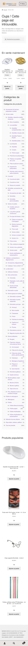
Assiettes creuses (17, 133)
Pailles (10, 402)
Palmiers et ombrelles (18, 319)
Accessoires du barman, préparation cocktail (12, 110)
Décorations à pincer (15, 330)
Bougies (12, 339)
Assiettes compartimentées (16, 129)
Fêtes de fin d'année (17, 350)
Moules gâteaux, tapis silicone (14, 378)
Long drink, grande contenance (15, 212)
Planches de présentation (17, 156)
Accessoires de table (15, 193)
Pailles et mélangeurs (12, 396)
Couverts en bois (14, 182)
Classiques (15, 313)
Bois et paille (15, 310)
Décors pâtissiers (12, 336)
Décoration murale (13, 290)
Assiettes (14, 147)
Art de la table (9, 114)
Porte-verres (13, 241)
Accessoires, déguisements (15, 263)
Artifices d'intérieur (13, 272)
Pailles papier (13, 408)
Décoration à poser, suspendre (15, 300)
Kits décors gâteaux (15, 372)
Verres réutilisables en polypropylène (16, 254)
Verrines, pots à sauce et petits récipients (16, 172)
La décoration (9, 269)
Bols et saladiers (14, 122)
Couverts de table (15, 179)
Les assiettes (13, 125)
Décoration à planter (15, 296)
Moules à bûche (14, 382)
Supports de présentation (13, 167)
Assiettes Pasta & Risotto (17, 137)
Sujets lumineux (14, 375)
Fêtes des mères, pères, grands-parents (18, 354)
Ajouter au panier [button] (7, 87)
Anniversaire (15, 347)
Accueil (5, 10)
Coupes (14, 150)
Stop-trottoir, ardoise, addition (14, 422)
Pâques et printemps (14, 365)
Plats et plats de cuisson (16, 163)
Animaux (14, 307)
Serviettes (12, 196)
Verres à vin (15, 238)
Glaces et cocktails (15, 185)
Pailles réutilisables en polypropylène (16, 415)
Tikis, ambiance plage (16, 244)
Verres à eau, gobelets (16, 247)
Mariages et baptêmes (18, 361)
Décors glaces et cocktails (15, 293)
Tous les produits (10, 425)
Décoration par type (15, 304)
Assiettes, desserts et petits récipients (15, 118)
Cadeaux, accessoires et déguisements (12, 259)
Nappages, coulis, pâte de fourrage (17, 282)
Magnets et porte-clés (16, 333)
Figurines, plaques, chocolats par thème (15, 343)
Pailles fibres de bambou (16, 405)
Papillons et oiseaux (15, 323)
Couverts (10, 176)
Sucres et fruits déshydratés (14, 286)
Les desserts (13, 144)
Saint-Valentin (16, 369)
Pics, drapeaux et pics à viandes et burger (14, 392)
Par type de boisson (15, 216)
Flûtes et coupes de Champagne (17, 220)
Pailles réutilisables (15, 411)
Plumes (14, 327)
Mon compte (4, 643)
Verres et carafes (12, 204)
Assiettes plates (16, 141)
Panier (22, 642)
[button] (7, 82)
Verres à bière (16, 232)
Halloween (15, 358)
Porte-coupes (15, 153)
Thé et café (15, 229)
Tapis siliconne (14, 388)
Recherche (14, 643)
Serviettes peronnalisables (14, 200)
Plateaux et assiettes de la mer (15, 159)
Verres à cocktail (16, 235)
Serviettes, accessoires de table (15, 189)
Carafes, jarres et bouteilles (14, 208)
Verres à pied (13, 250)
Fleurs (13, 316)
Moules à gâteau (14, 385)
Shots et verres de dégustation (17, 225)
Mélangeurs (11, 399)
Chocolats (12, 278)
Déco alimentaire (12, 275)
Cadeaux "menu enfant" (14, 266)
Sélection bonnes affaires (13, 419)
